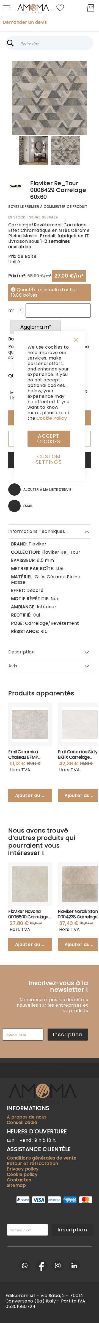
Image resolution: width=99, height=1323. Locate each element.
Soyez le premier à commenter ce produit (47, 206)
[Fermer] (10, 43)
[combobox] (50, 43)
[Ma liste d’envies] (60, 7)
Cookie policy (22, 1174)
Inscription (67, 1034)
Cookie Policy (52, 418)
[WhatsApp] (24, 1265)
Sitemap (16, 1185)
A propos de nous (27, 1117)
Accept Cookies (49, 439)
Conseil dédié (22, 1122)
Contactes (19, 1180)
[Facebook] (41, 1265)
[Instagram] (57, 1265)
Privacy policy (23, 1169)
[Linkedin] (74, 1265)
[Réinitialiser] (88, 43)
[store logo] (33, 7)
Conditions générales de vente (42, 1158)
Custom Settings (49, 459)
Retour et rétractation (32, 1163)
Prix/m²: (17, 276)
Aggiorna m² (35, 326)
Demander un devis (25, 22)
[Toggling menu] (6, 7)
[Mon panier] (90, 7)
